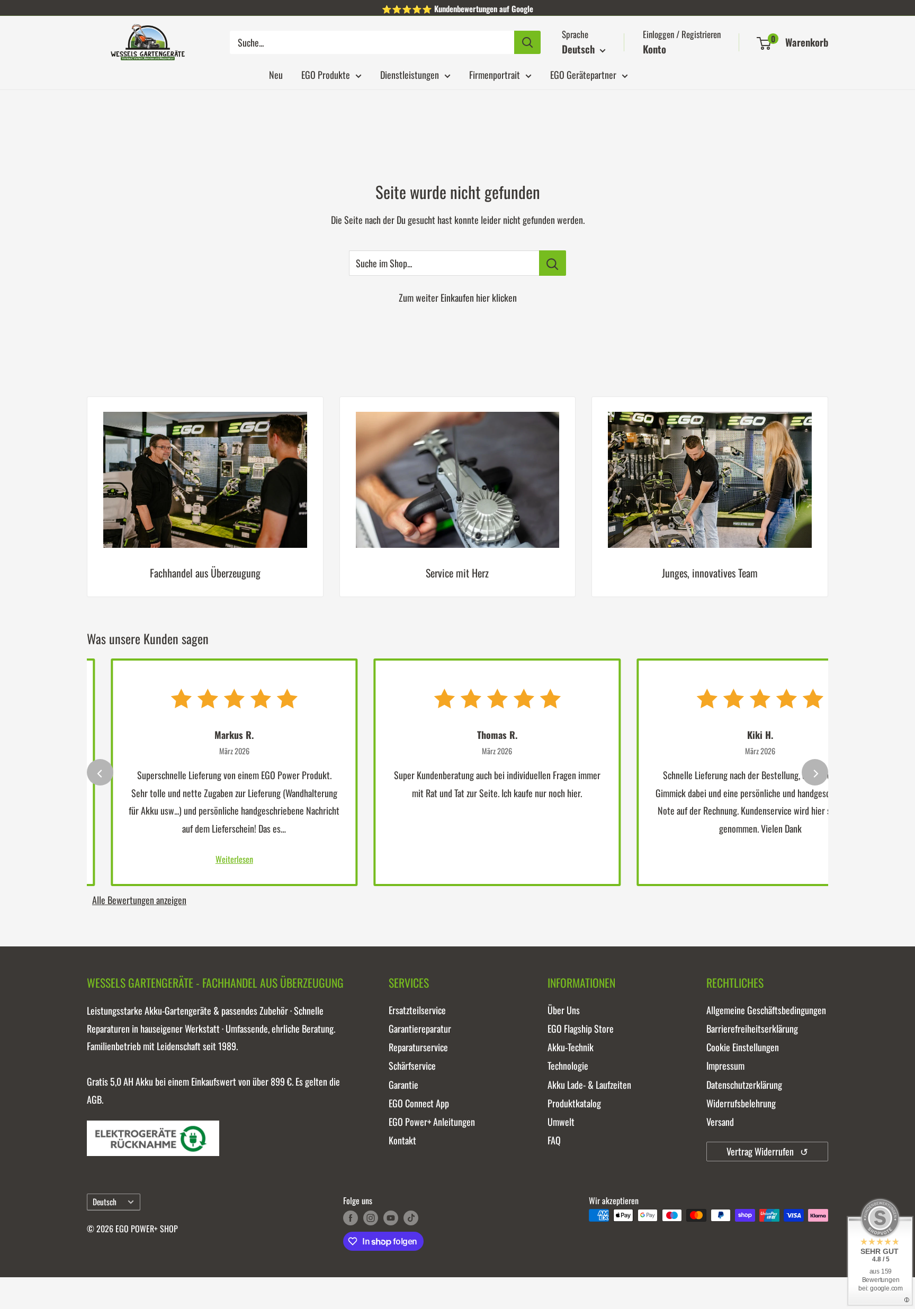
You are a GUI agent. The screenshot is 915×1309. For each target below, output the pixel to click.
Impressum (725, 1065)
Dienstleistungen (409, 75)
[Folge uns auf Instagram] (370, 1217)
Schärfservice (412, 1065)
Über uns (564, 1010)
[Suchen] (527, 42)
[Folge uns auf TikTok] (410, 1217)
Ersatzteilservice (417, 1010)
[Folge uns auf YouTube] (390, 1217)
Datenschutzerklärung (744, 1084)
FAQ (554, 1140)
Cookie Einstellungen (742, 1047)
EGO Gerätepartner (583, 75)
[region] (457, 504)
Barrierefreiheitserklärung (752, 1028)
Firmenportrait (494, 75)
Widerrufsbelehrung (741, 1103)
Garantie (403, 1084)
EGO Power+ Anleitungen (432, 1122)
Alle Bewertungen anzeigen (139, 900)
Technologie (568, 1065)
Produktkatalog (574, 1103)
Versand (720, 1122)
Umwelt (561, 1122)
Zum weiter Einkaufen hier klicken (458, 297)
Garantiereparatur (420, 1028)
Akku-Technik (571, 1047)
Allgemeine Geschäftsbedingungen (766, 1010)
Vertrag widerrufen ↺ (767, 1151)
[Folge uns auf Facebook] (350, 1217)
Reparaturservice (418, 1047)
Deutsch (104, 1201)
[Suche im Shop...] (552, 263)
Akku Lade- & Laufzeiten (589, 1084)
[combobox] (372, 42)
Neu (276, 75)
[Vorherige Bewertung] (100, 772)
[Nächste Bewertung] (815, 772)
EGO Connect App (419, 1103)
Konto (654, 48)
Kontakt (402, 1140)
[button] (764, 43)
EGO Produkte (325, 75)
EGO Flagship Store (581, 1028)
